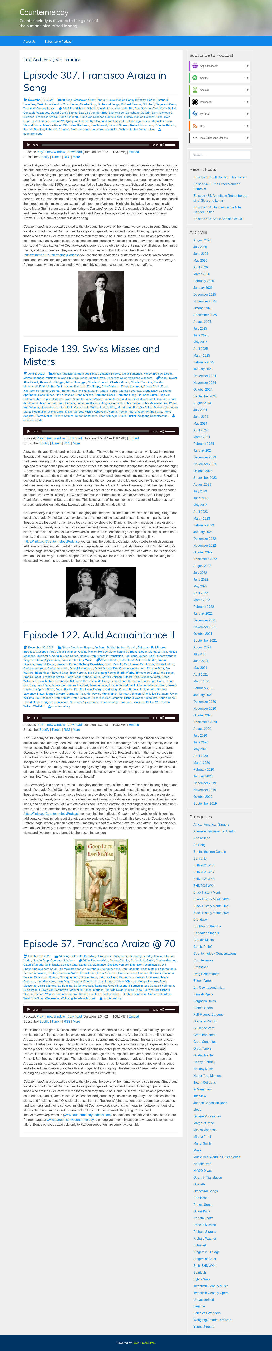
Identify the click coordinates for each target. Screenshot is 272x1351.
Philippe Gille (154, 411)
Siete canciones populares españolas (94, 129)
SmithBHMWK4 (204, 1265)
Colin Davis (52, 964)
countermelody (60, 706)
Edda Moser (42, 672)
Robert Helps (31, 702)
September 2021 (205, 640)
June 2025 (200, 335)
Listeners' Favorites (207, 1116)
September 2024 (205, 396)
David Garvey (103, 668)
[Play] (29, 145)
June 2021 (200, 661)
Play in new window (51, 152)
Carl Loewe (131, 664)
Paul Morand (99, 125)
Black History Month (207, 892)
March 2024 (201, 437)
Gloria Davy (150, 390)
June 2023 (200, 498)
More (76, 157)
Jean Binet (132, 399)
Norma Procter (118, 411)
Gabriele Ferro (127, 973)
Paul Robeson (44, 697)
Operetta (56, 960)
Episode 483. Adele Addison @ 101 (218, 219)
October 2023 (202, 471)
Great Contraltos (204, 1041)
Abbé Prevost (168, 377)
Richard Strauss (131, 104)
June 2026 (200, 253)
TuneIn (56, 157)
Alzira (104, 960)
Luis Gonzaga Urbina (136, 121)
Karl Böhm (170, 403)
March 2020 (201, 762)
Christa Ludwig (165, 664)
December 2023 (204, 457)
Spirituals (76, 702)
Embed (134, 152)
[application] (101, 145)
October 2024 (202, 389)
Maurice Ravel (52, 125)
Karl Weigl (111, 689)
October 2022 (202, 552)
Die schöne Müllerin (137, 112)
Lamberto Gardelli (155, 689)
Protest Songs (203, 1204)
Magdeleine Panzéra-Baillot (135, 407)
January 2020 (203, 776)
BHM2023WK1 (204, 865)
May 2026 (200, 260)
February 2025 (203, 362)
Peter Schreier (81, 697)
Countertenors (203, 960)
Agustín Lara (105, 108)
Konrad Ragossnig (130, 689)
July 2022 (200, 572)
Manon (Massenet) (166, 407)
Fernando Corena (47, 390)
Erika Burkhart (110, 386)
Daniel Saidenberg (81, 668)
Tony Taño (125, 702)
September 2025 (205, 315)
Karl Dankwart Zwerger (88, 689)
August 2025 (202, 321)
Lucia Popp (30, 989)
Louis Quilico (90, 407)
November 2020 (204, 708)
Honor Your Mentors (207, 1075)
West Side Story (33, 998)
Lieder (151, 99)
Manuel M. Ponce (80, 989)
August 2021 (202, 647)
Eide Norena (78, 672)
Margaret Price (157, 651)
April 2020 (200, 756)
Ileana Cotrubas (127, 651)
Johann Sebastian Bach (151, 685)
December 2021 (204, 620)
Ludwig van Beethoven (53, 989)
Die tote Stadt (155, 668)
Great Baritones (132, 373)
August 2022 (202, 566)
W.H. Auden (162, 702)
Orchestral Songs (108, 104)
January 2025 (203, 369)
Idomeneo (152, 977)
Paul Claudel (136, 411)
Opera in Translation (110, 655)
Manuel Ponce (32, 125)
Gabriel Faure (114, 116)
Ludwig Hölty (108, 407)
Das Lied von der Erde (93, 112)
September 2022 (205, 559)
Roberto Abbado (165, 125)
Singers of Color (166, 104)
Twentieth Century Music (39, 108)
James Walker (93, 399)
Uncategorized (203, 1299)
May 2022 (200, 586)
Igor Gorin (157, 681)
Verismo (199, 1306)
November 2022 (204, 545)
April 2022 (200, 593)
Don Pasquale (130, 968)
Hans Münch (46, 394)
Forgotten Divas (204, 1001)
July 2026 (200, 247)
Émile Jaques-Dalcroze (70, 386)
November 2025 (204, 301)
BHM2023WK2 (204, 872)
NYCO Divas (202, 1170)
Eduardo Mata (167, 968)
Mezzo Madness (33, 377)
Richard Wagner (166, 655)
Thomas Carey (108, 702)
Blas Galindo (143, 108)
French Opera (203, 1008)
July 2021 (200, 654)
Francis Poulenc (70, 390)
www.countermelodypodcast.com (87, 1115)
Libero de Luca (50, 407)
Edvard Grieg (60, 672)
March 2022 (201, 600)
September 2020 (205, 722)
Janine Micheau (114, 399)
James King (59, 685)
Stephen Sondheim (134, 994)
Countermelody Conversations (214, 953)
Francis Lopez (32, 676)
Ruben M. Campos (57, 129)
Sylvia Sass (52, 660)
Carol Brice (147, 664)
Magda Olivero (55, 693)
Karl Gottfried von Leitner (106, 121)
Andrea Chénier (119, 960)
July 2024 (200, 410)
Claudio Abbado (33, 964)
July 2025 (200, 328)
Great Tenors (96, 99)
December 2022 (204, 538)
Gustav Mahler (115, 99)
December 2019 (204, 783)
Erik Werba (127, 672)
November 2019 (204, 790)
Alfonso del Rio (123, 108)
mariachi (98, 989)
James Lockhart (78, 685)
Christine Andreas (34, 668)
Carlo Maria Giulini (164, 108)
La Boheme (65, 985)
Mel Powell (93, 693)
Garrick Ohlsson (112, 676)
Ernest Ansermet (131, 386)
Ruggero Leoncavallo (55, 702)
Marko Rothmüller (34, 411)
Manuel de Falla (162, 121)
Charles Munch (119, 382)
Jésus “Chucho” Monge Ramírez (137, 981)
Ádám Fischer (91, 960)
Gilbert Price (131, 676)
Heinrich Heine (153, 116)
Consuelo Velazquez (36, 112)
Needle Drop (88, 104)
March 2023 (201, 518)
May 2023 (200, 505)
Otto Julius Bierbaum (76, 125)
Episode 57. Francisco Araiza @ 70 (99, 944)
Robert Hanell (167, 697)
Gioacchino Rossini (46, 977)
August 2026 (202, 240)
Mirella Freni (202, 1136)
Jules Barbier (132, 403)
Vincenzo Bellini (144, 702)
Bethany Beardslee (91, 664)
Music (197, 1150)
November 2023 (204, 464)
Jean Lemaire (40, 121)
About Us (29, 41)
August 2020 (202, 728)
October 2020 (202, 715)
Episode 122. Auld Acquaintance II (99, 635)
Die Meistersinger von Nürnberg (79, 968)
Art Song (66, 99)
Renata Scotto (203, 1218)
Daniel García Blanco (64, 112)
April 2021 (200, 674)
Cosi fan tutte (69, 964)
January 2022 (203, 613)
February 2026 (203, 281)
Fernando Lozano (34, 973)
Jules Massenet (152, 403)
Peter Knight (62, 697)
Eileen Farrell (202, 980)
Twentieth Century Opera (211, 1293)
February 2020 (203, 769)
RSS (67, 157)
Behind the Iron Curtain (121, 647)
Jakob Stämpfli (74, 399)
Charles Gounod (98, 382)
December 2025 (204, 294)
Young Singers (203, 1326)
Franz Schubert (68, 116)
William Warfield (33, 706)
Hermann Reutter (139, 681)
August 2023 (202, 484)
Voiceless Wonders (140, 377)
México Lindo (133, 989)
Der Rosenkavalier (148, 964)
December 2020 (204, 701)
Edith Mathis (47, 386)
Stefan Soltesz (112, 994)
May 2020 (200, 749)
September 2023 (205, 477)
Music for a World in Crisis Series (57, 104)
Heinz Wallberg (108, 977)
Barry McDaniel (45, 664)
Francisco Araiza (46, 116)
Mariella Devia (114, 989)
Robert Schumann (141, 125)
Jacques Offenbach (84, 981)
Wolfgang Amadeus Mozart (78, 998)
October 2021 (202, 633)
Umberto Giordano (160, 994)
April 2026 (200, 267)
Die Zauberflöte (110, 968)
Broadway (90, 956)
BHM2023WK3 (204, 879)
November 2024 (204, 382)
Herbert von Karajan (132, 977)
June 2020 (200, 742)
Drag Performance (206, 974)
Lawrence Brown (34, 693)
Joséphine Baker (43, 689)
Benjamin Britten (67, 664)
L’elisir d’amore (46, 985)
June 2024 (200, 416)
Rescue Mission (204, 1225)
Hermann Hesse (105, 394)
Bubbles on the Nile (207, 926)
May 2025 (200, 342)
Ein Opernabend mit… (209, 987)
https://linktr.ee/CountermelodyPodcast (51, 255)
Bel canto (144, 647)
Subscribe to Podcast (58, 41)
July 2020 (200, 735)
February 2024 (203, 443)
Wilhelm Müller (128, 129)
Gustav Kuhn (89, 977)
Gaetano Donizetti (149, 973)
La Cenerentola (84, 985)
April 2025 (200, 348)
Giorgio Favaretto (130, 390)
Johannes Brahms (88, 403)
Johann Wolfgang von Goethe (70, 121)
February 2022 (203, 606)
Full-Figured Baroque (208, 1014)
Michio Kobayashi (96, 411)
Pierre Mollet (44, 415)
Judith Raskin (64, 689)
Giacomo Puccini (205, 1021)
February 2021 (203, 688)
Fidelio (52, 973)
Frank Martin (90, 390)
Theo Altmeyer (108, 415)
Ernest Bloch (151, 386)
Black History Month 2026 (211, 913)
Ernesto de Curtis (147, 672)
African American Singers (68, 373)
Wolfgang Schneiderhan (152, 415)
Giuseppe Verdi (45, 651)
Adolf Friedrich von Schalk (79, 108)
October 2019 (202, 796)
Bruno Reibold (113, 664)
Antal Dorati (127, 660)
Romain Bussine (33, 129)
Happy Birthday (135, 99)
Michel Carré (55, 411)
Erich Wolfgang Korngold (103, 672)
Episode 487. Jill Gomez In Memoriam (220, 177)
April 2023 (200, 511)
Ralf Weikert (151, 989)
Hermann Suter (147, 394)
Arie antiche (201, 838)
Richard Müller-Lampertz (107, 697)
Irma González (46, 981)
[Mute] (162, 145)
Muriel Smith (109, 693)
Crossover (80, 99)
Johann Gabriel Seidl (122, 685)
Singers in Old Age (206, 1252)
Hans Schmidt (92, 681)
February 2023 (203, 525)
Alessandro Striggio (51, 382)
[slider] (171, 144)
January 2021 (203, 695)
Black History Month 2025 (211, 906)
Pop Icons (131, 655)
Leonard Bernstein (131, 985)
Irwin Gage (63, 981)
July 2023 (200, 491)
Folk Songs (166, 672)
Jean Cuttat (147, 399)
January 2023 (203, 532)
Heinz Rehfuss (65, 394)
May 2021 (200, 667)
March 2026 (201, 274)
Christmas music (57, 668)
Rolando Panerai (66, 994)
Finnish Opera (203, 994)
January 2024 (203, 450)
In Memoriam (202, 1089)
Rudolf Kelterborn (86, 415)
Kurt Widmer (31, 407)
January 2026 (203, 287)
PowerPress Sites (143, 1342)
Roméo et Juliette (90, 994)
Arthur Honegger (75, 382)
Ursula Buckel (127, 415)
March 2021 (201, 681)
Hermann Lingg (126, 394)
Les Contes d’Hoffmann (159, 985)
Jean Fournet (47, 403)
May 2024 (200, 423)
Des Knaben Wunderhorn (129, 668)
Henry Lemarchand (114, 681)
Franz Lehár (73, 676)
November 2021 (204, 627)
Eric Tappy (93, 386)
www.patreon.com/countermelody (70, 1119)
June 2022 (200, 579)
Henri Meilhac (84, 394)
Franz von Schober (92, 116)
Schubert (148, 104)
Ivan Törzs (43, 685)
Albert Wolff (30, 382)
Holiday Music (107, 651)
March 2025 (201, 355)
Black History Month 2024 (211, 899)
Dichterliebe (116, 112)
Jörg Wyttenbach (112, 403)
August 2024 (202, 403)
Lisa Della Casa (71, 407)
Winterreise (146, 129)
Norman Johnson (130, 693)
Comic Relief (202, 946)
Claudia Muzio (203, 940)
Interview (199, 1096)
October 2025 (202, 308)
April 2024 (200, 430)
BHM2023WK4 (204, 885)
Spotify (44, 157)
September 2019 (205, 803)
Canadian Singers (109, 373)
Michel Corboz (74, 411)
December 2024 (204, 376)
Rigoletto (151, 697)
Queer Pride (146, 655)
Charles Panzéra (141, 382)
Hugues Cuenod (53, 399)
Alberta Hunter (109, 660)
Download (74, 152)
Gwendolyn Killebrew (68, 681)
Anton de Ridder (146, 660)
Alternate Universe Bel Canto (214, 831)
